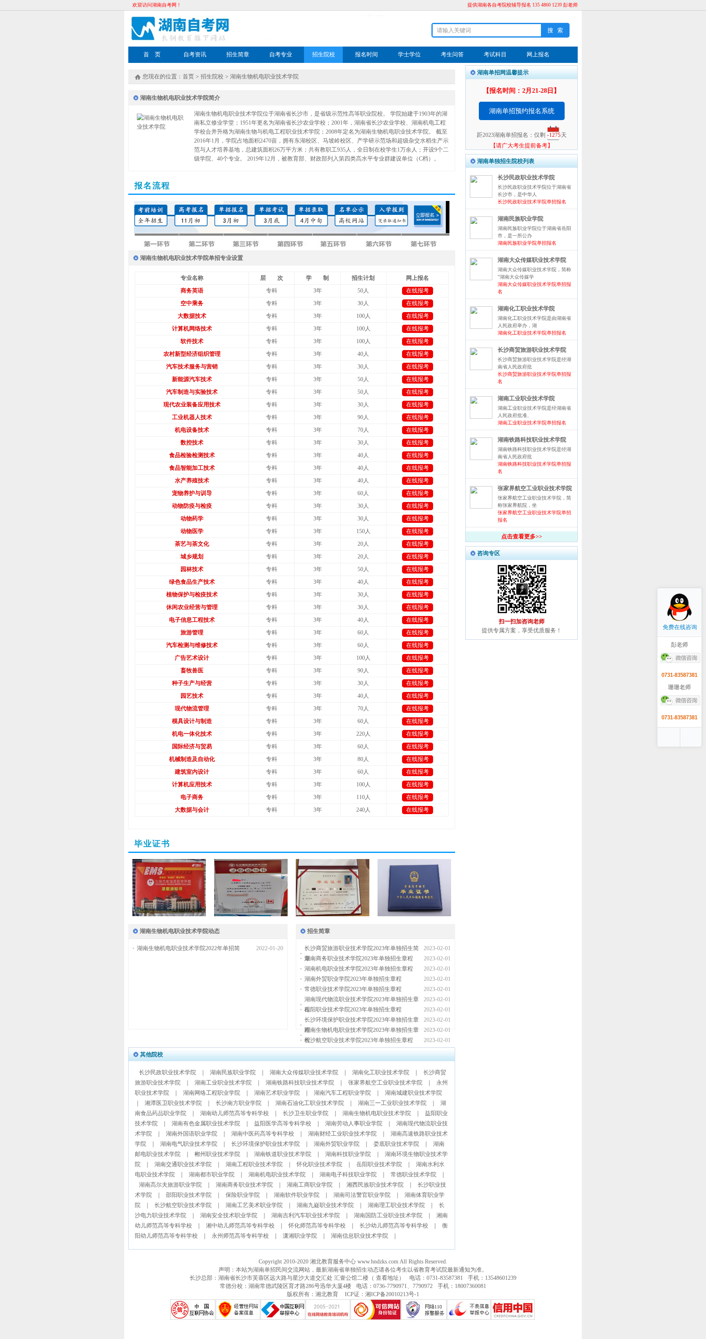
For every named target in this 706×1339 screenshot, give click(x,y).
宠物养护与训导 (192, 493)
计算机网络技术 (192, 329)
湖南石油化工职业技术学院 (309, 1103)
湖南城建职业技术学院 (413, 1093)
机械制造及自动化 (192, 759)
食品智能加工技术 (192, 468)
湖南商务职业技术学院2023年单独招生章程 (358, 958)
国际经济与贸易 (192, 746)
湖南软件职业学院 (296, 1195)
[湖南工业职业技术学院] (481, 417)
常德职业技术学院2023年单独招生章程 (353, 989)
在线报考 (417, 291)
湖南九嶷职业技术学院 (325, 1205)
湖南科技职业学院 (348, 1154)
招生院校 (212, 77)
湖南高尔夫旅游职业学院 (170, 1185)
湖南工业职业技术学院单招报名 (532, 423)
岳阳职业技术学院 (379, 1164)
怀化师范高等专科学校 (317, 1226)
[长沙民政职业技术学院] (481, 196)
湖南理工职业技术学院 (396, 1205)
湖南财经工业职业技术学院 (342, 1134)
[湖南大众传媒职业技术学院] (481, 278)
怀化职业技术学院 (319, 1164)
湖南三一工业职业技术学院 (392, 1103)
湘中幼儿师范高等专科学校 (240, 1226)
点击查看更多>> (521, 536)
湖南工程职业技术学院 (254, 1164)
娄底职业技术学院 (396, 1144)
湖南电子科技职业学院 (348, 1175)
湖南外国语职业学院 (191, 1134)
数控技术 (192, 443)
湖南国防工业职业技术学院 (388, 1215)
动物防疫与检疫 (192, 506)
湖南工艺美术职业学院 (254, 1205)
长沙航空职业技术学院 (183, 1205)
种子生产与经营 (192, 683)
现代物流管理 (192, 708)
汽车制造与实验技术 (192, 392)
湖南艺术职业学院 (277, 1093)
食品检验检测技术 (192, 455)
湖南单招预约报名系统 (521, 110)
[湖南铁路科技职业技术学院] (481, 458)
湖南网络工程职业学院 (211, 1093)
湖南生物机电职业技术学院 (264, 77)
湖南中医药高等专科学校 (262, 1134)
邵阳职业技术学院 (189, 1195)
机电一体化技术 (192, 734)
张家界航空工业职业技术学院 (385, 1083)
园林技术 (192, 569)
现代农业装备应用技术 (192, 405)
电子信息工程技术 (192, 620)
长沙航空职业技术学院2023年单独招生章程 (358, 1040)
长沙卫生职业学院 (305, 1113)
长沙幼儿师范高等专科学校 (394, 1226)
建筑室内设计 (192, 772)
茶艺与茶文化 (192, 544)
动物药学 (192, 519)
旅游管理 (192, 632)
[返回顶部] (691, 737)
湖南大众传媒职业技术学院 (304, 1072)
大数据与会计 (192, 810)
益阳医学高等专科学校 (282, 1123)
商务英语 (192, 291)
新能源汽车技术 (192, 379)
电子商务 (192, 797)
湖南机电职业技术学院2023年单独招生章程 (358, 969)
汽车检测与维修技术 (192, 645)
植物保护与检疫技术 (192, 594)
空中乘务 (192, 303)
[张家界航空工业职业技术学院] (481, 507)
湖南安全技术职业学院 (228, 1215)
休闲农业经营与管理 (192, 607)
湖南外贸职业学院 (337, 1144)
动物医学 (192, 531)
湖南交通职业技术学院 (183, 1164)
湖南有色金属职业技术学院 (206, 1123)
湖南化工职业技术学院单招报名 (532, 333)
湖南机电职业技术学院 (277, 1175)
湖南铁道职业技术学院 (282, 1154)
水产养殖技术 (192, 481)
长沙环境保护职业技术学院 (265, 1144)
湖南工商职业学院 (310, 1185)
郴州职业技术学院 (217, 1154)
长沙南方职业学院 (238, 1103)
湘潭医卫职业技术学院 (173, 1103)
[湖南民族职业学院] (481, 237)
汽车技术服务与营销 (192, 367)
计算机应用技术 (192, 784)
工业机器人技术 (192, 417)
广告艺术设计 (192, 658)
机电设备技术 (192, 430)
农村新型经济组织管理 (192, 354)
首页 (188, 77)
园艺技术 (192, 696)
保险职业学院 (243, 1195)
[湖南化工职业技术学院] (481, 327)
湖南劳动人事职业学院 (353, 1123)
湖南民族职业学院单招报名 (527, 243)
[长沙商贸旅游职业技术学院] (481, 368)
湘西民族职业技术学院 (375, 1185)
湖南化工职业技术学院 (380, 1072)
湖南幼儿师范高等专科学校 (234, 1113)
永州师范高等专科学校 (240, 1236)
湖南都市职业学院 (212, 1175)
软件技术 (192, 341)
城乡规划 (192, 556)
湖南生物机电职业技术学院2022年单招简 (188, 948)
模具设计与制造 (192, 721)
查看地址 (386, 1278)
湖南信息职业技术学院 (359, 1236)
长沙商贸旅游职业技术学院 (532, 350)
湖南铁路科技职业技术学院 (300, 1083)
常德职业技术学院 (413, 1175)
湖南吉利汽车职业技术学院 (305, 1215)
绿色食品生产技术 (192, 582)
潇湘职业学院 (300, 1236)
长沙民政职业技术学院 (167, 1072)
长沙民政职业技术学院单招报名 (532, 202)
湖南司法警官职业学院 (362, 1195)
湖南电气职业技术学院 (188, 1144)
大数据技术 (192, 316)
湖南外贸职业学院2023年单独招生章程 (353, 979)
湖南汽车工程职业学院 (342, 1093)
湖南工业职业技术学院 (223, 1083)
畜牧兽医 (192, 670)
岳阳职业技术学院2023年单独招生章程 (353, 1009)
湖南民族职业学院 (233, 1072)
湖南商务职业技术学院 (244, 1185)
